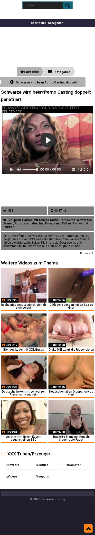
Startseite (38, 23)
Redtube (42, 465)
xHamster (73, 465)
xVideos (12, 476)
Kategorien (55, 23)
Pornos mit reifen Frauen (40, 220)
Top (88, 528)
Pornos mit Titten (58, 223)
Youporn (15, 220)
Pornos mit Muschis (29, 223)
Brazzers (12, 465)
